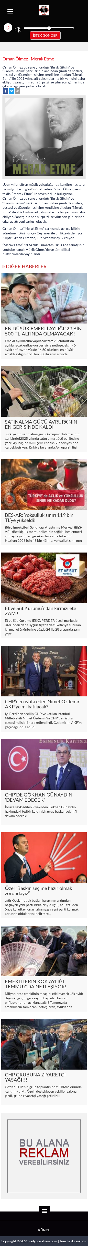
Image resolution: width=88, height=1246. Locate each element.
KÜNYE (44, 1230)
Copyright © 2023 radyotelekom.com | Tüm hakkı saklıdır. (44, 1241)
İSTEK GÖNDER (45, 35)
